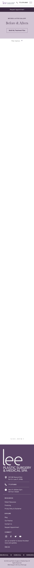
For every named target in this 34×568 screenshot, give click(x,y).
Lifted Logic (23, 565)
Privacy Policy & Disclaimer (13, 509)
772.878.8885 (23, 2)
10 (18, 439)
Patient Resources (10, 502)
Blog (6, 517)
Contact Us (8, 524)
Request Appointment (17, 9)
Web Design (11, 565)
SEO (17, 565)
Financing (8, 505)
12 (21, 439)
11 (19, 439)
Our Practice (9, 521)
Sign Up (7, 547)
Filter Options (15, 41)
